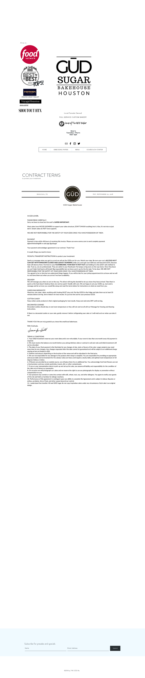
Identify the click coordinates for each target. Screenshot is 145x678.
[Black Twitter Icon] (78, 143)
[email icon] (66, 143)
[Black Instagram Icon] (74, 143)
